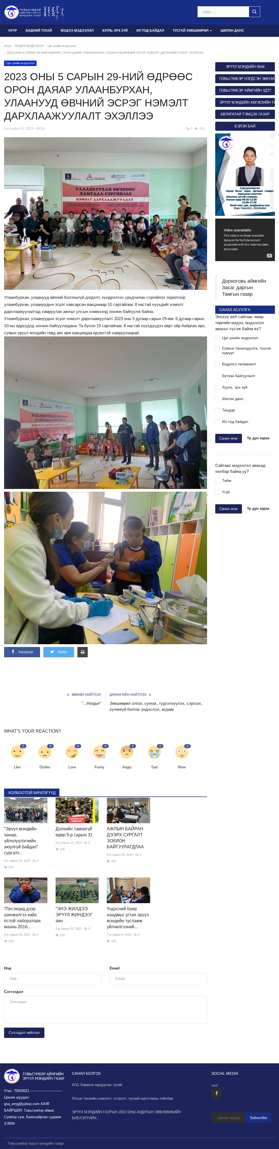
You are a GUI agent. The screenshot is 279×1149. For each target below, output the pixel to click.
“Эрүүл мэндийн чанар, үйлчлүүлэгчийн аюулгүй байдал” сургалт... (21, 840)
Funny (99, 767)
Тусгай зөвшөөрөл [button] (191, 30)
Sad (154, 767)
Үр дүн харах (258, 438)
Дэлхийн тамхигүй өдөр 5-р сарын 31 (74, 831)
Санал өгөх (228, 438)
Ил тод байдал (150, 30)
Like (17, 767)
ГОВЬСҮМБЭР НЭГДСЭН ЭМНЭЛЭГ (247, 79)
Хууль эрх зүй (115, 30)
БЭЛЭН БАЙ (245, 126)
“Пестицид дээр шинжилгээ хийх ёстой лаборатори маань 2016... (22, 917)
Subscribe (258, 1117)
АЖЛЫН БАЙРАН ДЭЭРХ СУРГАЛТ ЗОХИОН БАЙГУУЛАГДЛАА (125, 837)
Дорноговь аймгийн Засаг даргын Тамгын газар (244, 287)
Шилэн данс (232, 30)
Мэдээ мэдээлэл (77, 30)
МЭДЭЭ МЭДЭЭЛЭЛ (29, 45)
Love (72, 767)
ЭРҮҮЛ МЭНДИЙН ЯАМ (245, 67)
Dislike (45, 767)
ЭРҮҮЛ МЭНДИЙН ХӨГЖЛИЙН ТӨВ (247, 102)
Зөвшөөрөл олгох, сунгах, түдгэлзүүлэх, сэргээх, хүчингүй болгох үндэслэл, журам (156, 706)
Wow (182, 767)
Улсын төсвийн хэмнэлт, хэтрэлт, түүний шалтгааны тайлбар (122, 1098)
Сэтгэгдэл (13, 991)
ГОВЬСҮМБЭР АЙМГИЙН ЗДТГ (245, 90)
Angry (127, 767)
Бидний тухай (39, 30)
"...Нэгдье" (91, 703)
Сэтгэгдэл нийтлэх (24, 1033)
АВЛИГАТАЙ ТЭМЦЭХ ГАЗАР (245, 114)
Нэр (7, 968)
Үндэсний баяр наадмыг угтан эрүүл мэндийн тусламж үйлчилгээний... (128, 917)
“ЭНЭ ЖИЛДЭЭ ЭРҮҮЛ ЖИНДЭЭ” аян (74, 914)
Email (115, 968)
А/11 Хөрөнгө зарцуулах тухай (97, 1085)
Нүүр (12, 30)
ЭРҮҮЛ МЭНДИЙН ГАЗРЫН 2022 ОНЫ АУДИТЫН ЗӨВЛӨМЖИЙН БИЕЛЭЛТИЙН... (126, 1115)
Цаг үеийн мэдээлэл (61, 45)
